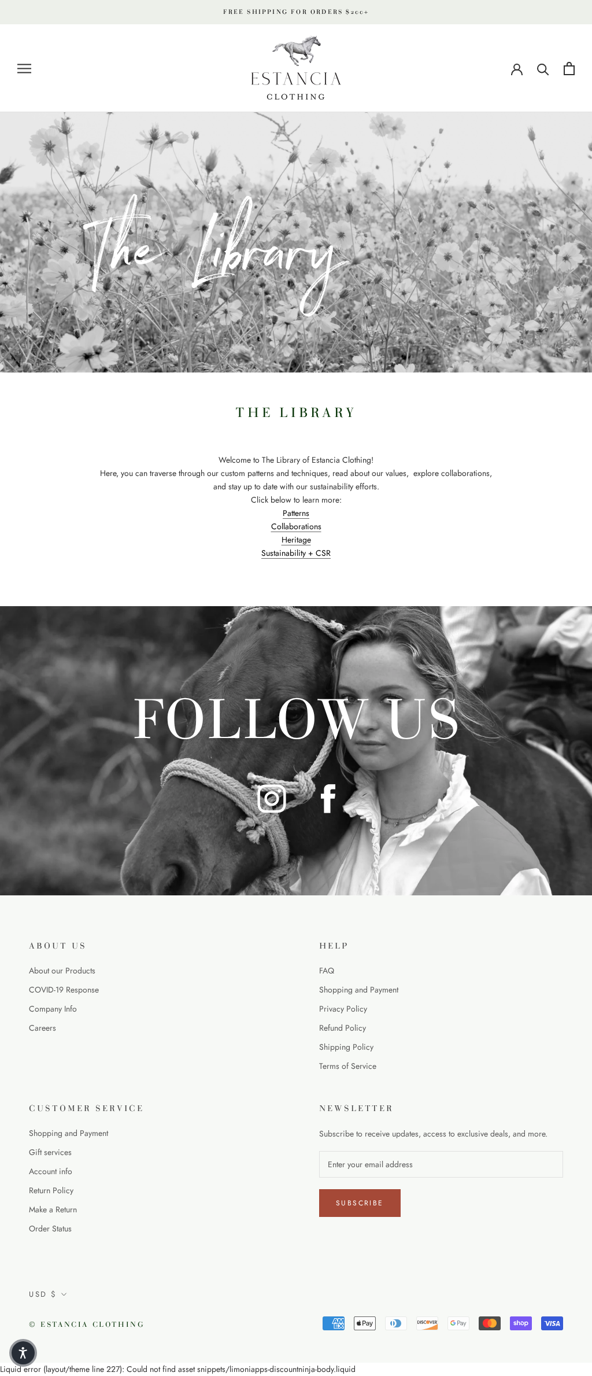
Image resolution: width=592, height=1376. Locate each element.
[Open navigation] (24, 68)
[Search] (543, 68)
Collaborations (296, 526)
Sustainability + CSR (296, 553)
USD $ (43, 1294)
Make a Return (53, 1209)
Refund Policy (342, 1028)
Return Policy (51, 1190)
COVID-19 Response (64, 989)
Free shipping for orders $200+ (296, 12)
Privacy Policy (343, 1009)
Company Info (53, 1009)
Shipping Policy (346, 1047)
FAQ (326, 970)
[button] (23, 1353)
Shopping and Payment (358, 989)
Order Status (50, 1228)
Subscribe (360, 1203)
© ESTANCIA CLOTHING (87, 1324)
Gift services (50, 1152)
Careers (42, 1028)
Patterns (296, 513)
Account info (50, 1171)
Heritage (296, 539)
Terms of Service (347, 1066)
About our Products (62, 970)
